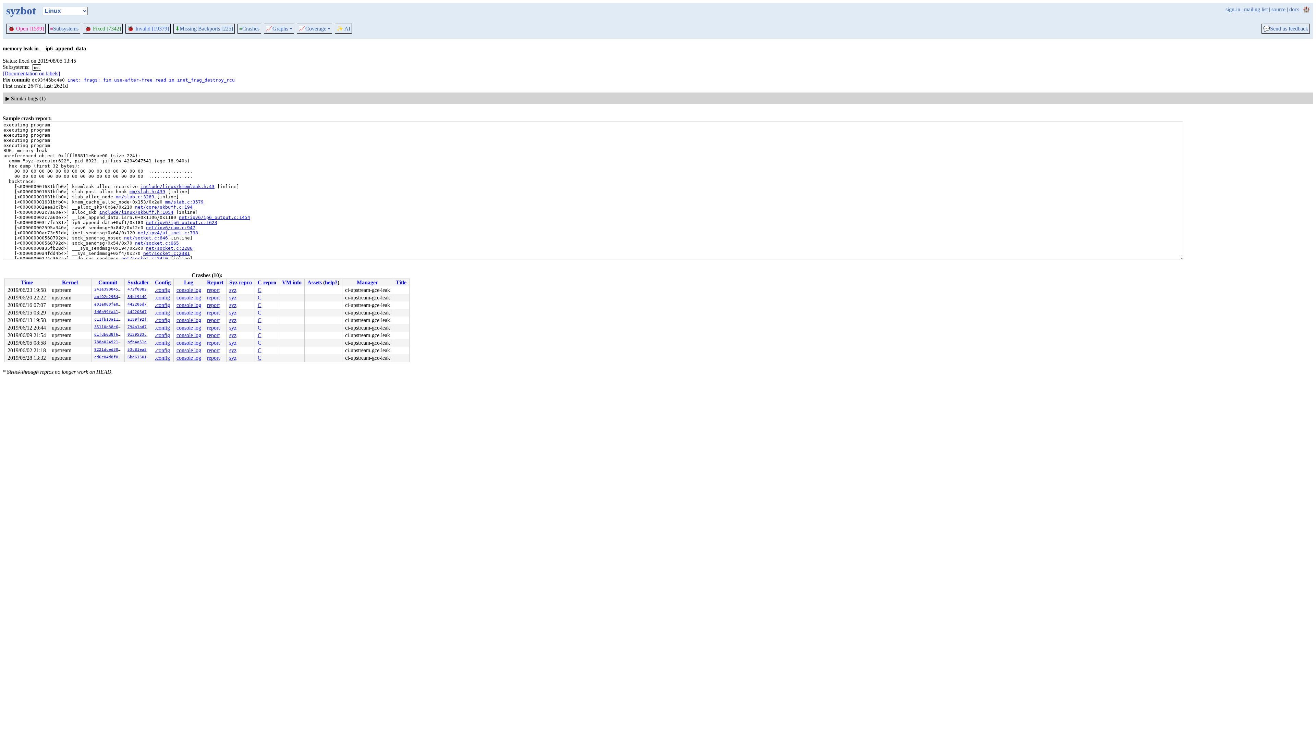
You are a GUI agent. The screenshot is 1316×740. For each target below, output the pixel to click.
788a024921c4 (108, 342)
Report (215, 282)
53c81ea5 (137, 349)
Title (401, 282)
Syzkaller (138, 282)
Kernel (70, 282)
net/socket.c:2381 (166, 253)
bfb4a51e (137, 342)
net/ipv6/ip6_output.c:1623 (181, 222)
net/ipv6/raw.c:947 (170, 227)
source (1278, 9)
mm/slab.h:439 (147, 191)
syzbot (21, 10)
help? (331, 282)
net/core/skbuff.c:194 (164, 207)
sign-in (1233, 9)
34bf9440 (137, 297)
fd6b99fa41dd (108, 312)
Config (163, 282)
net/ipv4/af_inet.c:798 (168, 232)
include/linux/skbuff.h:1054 (136, 212)
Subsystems (64, 29)
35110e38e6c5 (108, 327)
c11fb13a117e (108, 319)
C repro (267, 282)
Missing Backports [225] (204, 29)
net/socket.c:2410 (144, 258)
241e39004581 (108, 289)
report (213, 290)
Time (27, 282)
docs (1294, 9)
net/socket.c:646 (146, 238)
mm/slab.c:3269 (135, 196)
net (37, 67)
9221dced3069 (108, 349)
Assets (314, 282)
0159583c (137, 334)
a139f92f (137, 319)
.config (162, 290)
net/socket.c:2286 (169, 248)
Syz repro (240, 282)
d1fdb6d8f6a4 (108, 334)
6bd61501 (137, 357)
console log (188, 290)
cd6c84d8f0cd (108, 357)
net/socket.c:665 (157, 243)
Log (188, 282)
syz (232, 290)
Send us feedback (1285, 29)
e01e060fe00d (108, 304)
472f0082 (137, 289)
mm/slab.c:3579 (184, 202)
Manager (367, 282)
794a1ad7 (137, 327)
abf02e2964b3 (108, 297)
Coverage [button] (312, 29)
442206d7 (137, 304)
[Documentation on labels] (31, 73)
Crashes (249, 29)
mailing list (1256, 9)
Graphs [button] (277, 29)
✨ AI (343, 29)
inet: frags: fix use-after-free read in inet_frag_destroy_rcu (151, 80)
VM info (292, 282)
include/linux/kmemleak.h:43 (178, 186)
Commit (107, 282)
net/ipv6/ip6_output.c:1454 (214, 217)
